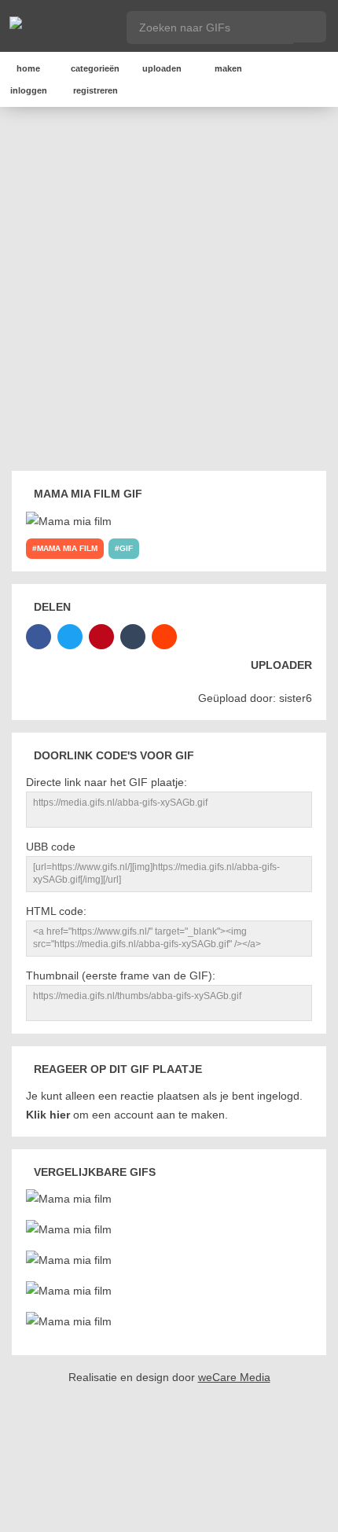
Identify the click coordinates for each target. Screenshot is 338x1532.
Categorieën (95, 68)
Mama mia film (67, 548)
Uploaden (162, 68)
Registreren (95, 90)
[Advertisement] (169, 292)
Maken (228, 68)
